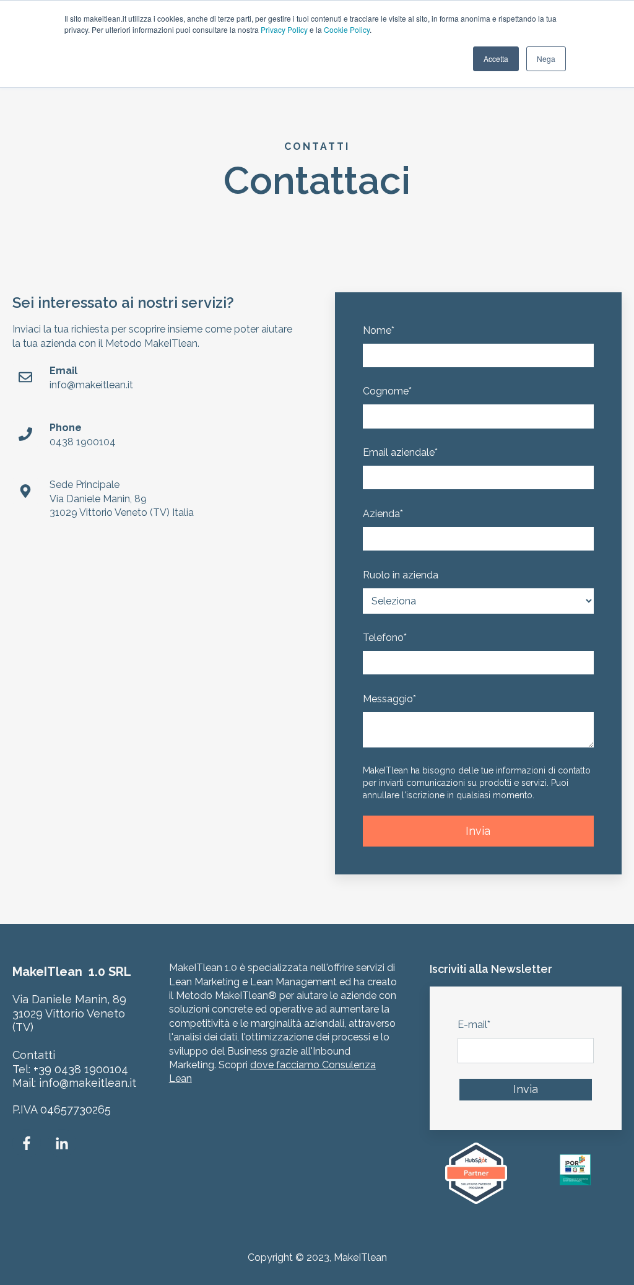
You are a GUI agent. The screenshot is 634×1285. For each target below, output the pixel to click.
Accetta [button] (496, 58)
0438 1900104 (83, 442)
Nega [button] (546, 58)
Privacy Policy (284, 29)
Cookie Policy (347, 29)
